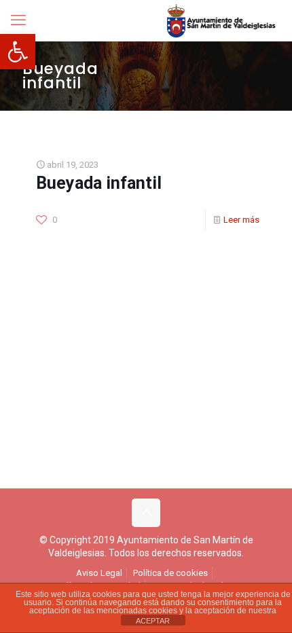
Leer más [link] (241, 220)
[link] (17, 51)
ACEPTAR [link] (153, 621)
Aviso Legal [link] (99, 573)
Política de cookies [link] (170, 573)
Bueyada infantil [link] (99, 183)
